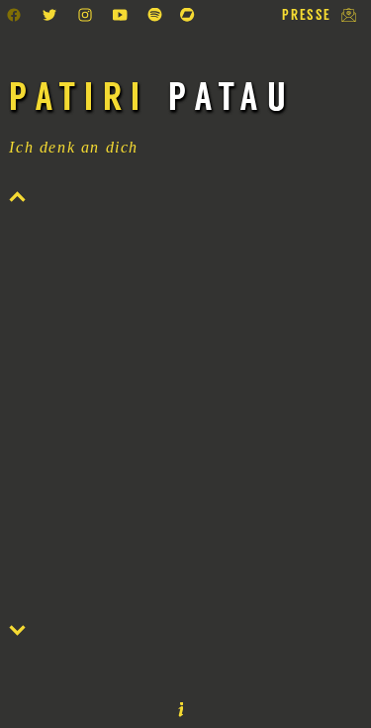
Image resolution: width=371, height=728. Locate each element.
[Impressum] (181, 711)
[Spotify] (158, 24)
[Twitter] (52, 24)
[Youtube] (122, 24)
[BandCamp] (189, 24)
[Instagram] (88, 24)
